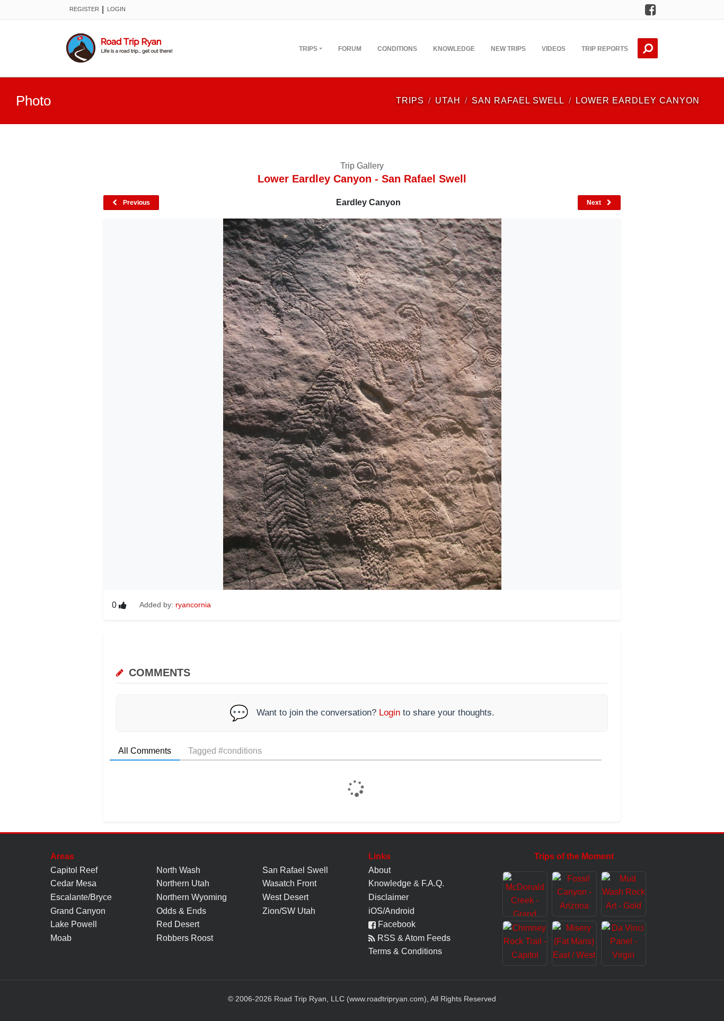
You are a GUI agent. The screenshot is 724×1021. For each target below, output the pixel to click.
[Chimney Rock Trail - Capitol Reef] (525, 943)
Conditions (397, 49)
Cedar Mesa (73, 883)
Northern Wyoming (191, 897)
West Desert (285, 897)
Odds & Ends (181, 910)
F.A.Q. (432, 883)
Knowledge (454, 49)
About (379, 870)
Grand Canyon (77, 910)
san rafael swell (518, 100)
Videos (554, 49)
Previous (135, 202)
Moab (61, 938)
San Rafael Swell (295, 870)
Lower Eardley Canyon (638, 100)
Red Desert (177, 924)
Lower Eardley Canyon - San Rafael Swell (362, 179)
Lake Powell (73, 924)
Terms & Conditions (405, 951)
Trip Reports (604, 49)
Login (116, 9)
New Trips (508, 49)
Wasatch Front (289, 883)
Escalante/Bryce (81, 897)
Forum (349, 49)
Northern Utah (182, 883)
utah (448, 100)
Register (84, 9)
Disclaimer (388, 897)
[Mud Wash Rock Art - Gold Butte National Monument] (623, 894)
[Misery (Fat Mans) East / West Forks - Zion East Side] (574, 943)
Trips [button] (308, 49)
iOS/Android (391, 910)
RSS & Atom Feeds (413, 938)
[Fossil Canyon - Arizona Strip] (574, 894)
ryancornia (193, 604)
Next (595, 202)
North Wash (178, 870)
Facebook (396, 924)
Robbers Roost (184, 938)
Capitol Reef (74, 870)
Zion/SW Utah (288, 910)
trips (410, 100)
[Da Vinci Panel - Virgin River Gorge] (623, 943)
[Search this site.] (648, 48)
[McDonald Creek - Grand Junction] (525, 894)
